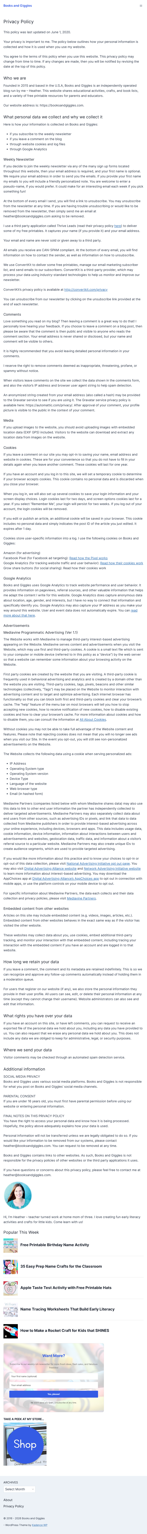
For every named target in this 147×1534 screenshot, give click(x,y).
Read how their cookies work (121, 563)
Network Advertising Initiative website (112, 868)
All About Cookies (93, 719)
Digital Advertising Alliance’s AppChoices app (65, 878)
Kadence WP (39, 1525)
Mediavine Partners (81, 898)
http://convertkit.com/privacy (86, 289)
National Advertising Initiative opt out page (98, 863)
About (7, 1500)
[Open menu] (141, 5)
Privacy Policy (13, 1506)
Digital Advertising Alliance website (50, 868)
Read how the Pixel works (88, 558)
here (117, 226)
